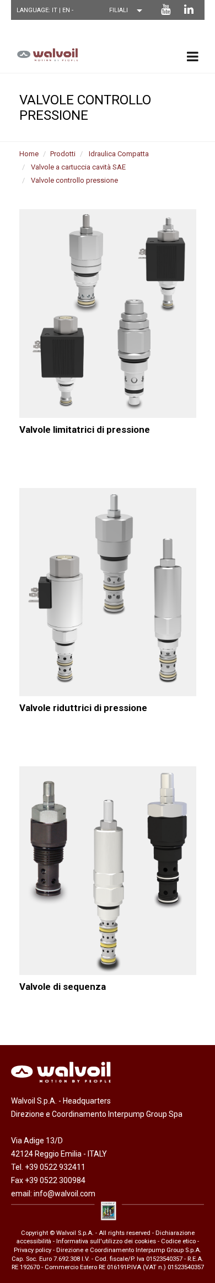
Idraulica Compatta (119, 154)
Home (29, 154)
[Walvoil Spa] (44, 54)
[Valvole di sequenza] (107, 870)
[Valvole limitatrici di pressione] (107, 313)
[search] (190, 23)
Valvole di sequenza (62, 986)
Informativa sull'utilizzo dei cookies (106, 1241)
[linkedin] (189, 9)
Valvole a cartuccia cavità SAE (78, 167)
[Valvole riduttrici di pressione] (107, 592)
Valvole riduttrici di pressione (83, 707)
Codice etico (178, 1241)
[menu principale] (192, 56)
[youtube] (165, 9)
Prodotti (63, 154)
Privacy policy (32, 1250)
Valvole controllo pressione (74, 180)
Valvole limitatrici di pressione (84, 429)
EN (67, 10)
